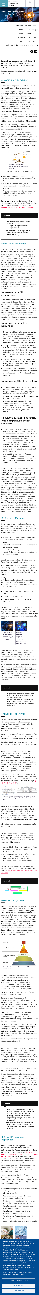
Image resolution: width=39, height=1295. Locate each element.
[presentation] (13, 235)
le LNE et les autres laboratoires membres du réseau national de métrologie (19, 1154)
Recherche (30, 4)
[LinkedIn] (36, 51)
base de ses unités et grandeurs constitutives (18, 207)
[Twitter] (32, 51)
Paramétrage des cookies (19, 1280)
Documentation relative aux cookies (13, 1274)
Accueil (3, 11)
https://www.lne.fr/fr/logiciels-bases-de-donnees (19, 871)
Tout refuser (18, 1285)
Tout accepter (19, 1291)
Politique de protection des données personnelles (17, 1272)
